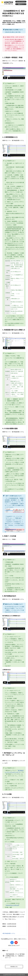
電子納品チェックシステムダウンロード (14, 771)
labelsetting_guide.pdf (12, 905)
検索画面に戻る (14, 966)
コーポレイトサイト (21, 1)
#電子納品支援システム (8, 933)
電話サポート (21, 4)
